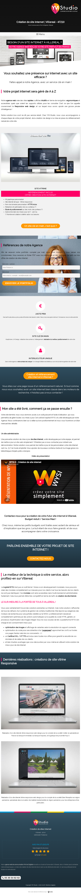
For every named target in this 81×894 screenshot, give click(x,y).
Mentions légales (50, 885)
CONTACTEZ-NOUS (40, 558)
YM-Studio (34, 885)
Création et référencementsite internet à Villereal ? (41, 375)
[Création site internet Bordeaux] (64, 15)
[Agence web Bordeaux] (40, 826)
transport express (40, 736)
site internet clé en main (36, 867)
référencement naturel (51, 386)
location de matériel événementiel (34, 800)
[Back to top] (76, 888)
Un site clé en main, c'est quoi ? (40, 226)
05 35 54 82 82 (12, 878)
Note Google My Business (40, 848)
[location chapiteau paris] (40, 793)
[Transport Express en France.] (40, 729)
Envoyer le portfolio (19, 283)
